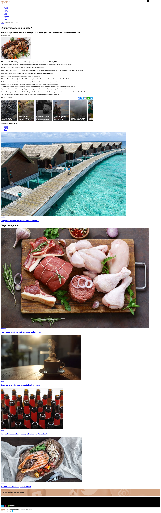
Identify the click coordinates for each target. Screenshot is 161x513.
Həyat (5, 10)
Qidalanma (3, 23)
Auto (5, 13)
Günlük (6, 127)
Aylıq (5, 130)
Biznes (6, 11)
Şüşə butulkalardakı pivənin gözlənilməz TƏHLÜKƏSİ (24, 434)
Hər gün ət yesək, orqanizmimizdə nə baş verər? (21, 332)
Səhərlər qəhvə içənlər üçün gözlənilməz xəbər (21, 385)
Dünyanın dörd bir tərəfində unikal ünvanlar (20, 220)
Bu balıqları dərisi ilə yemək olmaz (16, 486)
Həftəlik (6, 128)
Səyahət (3, 217)
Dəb (5, 17)
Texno (5, 14)
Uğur (5, 19)
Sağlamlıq (6, 16)
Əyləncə (6, 7)
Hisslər (6, 8)
